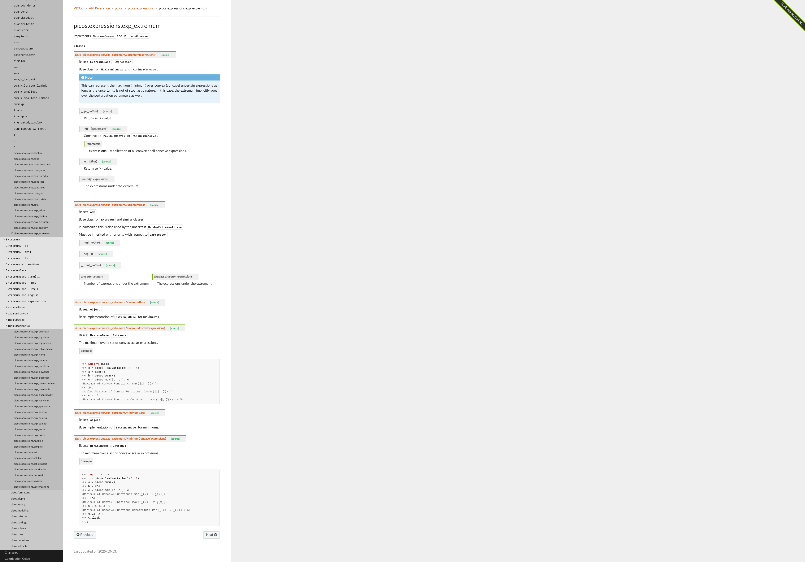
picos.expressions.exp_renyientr (31, 401)
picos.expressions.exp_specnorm (32, 406)
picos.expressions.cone (26, 159)
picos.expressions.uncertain (29, 475)
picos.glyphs (18, 498)
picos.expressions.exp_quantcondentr (35, 383)
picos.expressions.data (26, 205)
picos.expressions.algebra (28, 153)
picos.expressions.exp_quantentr (32, 389)
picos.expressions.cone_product (31, 176)
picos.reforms (19, 516)
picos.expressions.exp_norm (29, 355)
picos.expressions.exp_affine (29, 210)
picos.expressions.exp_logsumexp (32, 343)
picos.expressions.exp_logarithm (31, 337)
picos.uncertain (20, 540)
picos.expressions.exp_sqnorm (30, 412)
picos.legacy (18, 504)
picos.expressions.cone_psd (29, 182)
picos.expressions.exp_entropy (31, 228)
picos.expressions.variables (28, 481)
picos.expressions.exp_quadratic (31, 378)
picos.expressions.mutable (28, 441)
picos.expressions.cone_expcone (32, 165)
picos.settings (19, 522)
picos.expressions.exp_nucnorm (31, 360)
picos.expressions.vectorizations (31, 487)
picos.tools (17, 534)
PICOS (79, 8)
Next (210, 534)
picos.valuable (19, 546)
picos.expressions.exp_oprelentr (31, 366)
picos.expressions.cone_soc (29, 193)
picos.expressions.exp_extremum (32, 233)
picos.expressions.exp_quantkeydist (33, 395)
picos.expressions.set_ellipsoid (30, 464)
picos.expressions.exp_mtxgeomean (33, 349)
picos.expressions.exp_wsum (29, 429)
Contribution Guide (17, 558)
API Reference (99, 8)
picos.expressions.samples (28, 447)
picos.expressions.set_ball (28, 458)
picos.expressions (141, 8)
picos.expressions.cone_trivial (30, 199)
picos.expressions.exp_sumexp (31, 418)
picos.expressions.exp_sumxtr (30, 424)
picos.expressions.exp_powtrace (31, 372)
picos (119, 8)
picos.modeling (20, 510)
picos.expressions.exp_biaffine (30, 216)
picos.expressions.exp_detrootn (31, 222)
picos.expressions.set (25, 452)
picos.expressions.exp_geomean (31, 332)
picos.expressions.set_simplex (30, 470)
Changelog (11, 552)
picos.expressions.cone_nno (29, 170)
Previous (86, 534)
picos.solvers (18, 528)
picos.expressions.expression (29, 435)
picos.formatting (20, 492)
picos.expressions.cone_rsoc (29, 188)
